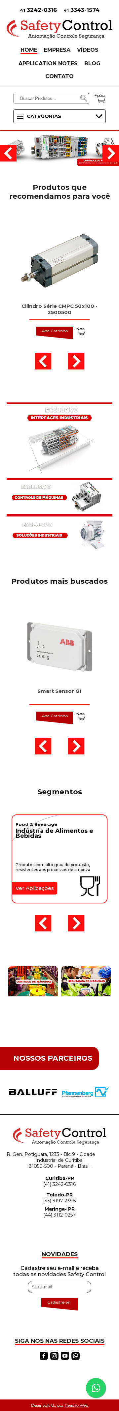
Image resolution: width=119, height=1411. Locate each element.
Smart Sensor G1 (59, 691)
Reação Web (76, 1405)
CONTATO (59, 76)
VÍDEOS (88, 50)
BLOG (92, 63)
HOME (28, 50)
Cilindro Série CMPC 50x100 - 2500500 (59, 309)
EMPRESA (57, 50)
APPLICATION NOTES (48, 63)
